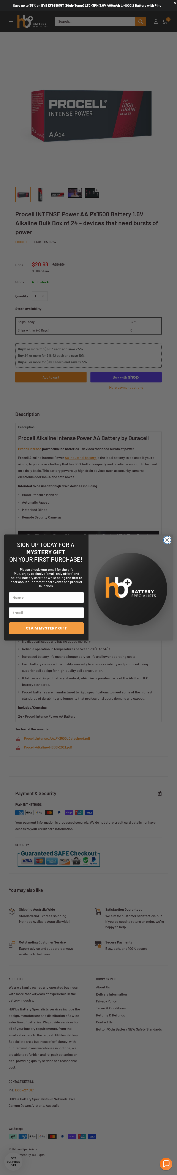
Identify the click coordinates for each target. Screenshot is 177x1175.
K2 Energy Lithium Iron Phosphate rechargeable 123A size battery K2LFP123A (101, 5)
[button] (166, 1164)
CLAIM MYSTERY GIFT (46, 628)
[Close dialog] (167, 540)
